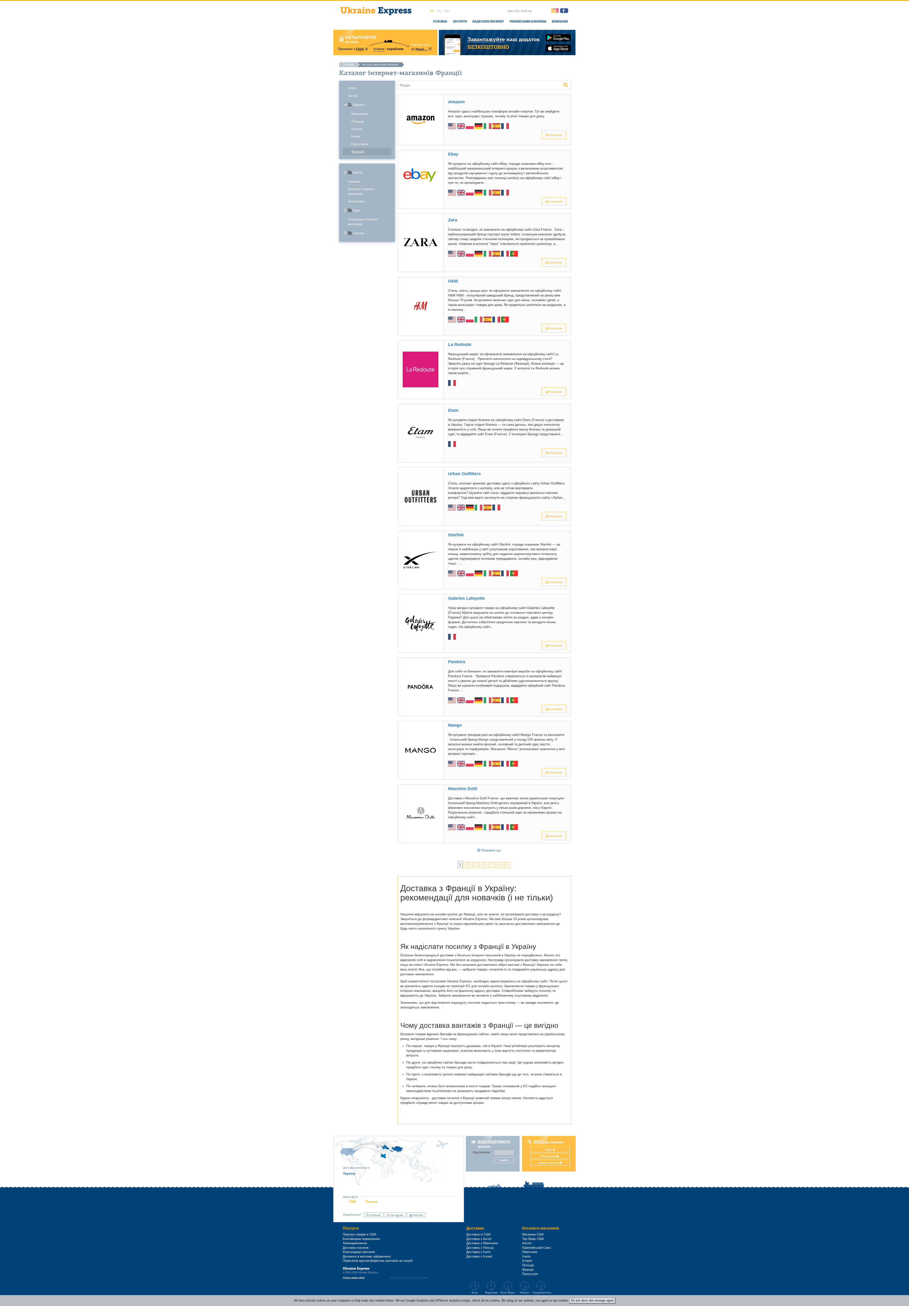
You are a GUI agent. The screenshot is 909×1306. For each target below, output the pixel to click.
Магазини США (533, 1234)
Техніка (358, 233)
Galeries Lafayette (466, 598)
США (352, 88)
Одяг (356, 210)
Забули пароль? (548, 1163)
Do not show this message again (592, 1300)
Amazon (456, 101)
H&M (453, 281)
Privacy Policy (420, 1277)
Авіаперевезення (355, 1243)
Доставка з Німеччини (482, 1243)
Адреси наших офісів (354, 1277)
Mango (455, 725)
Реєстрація (548, 1156)
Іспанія (356, 129)
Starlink (456, 534)
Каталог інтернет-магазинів (361, 191)
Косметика (356, 201)
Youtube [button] (417, 1215)
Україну (349, 1173)
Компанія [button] (560, 21)
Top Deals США (533, 1239)
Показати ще (490, 850)
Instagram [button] (396, 1215)
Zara (452, 220)
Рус (439, 10)
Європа (358, 105)
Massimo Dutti (462, 788)
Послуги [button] (460, 21)
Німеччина (359, 114)
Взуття (358, 172)
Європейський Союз (536, 1247)
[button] (564, 10)
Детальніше (553, 134)
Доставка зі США (478, 1234)
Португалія (359, 144)
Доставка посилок (356, 1247)
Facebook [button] (374, 1215)
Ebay (453, 154)
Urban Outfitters (464, 473)
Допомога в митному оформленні (367, 1256)
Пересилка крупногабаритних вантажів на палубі (378, 1260)
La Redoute (459, 344)
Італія (355, 136)
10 (508, 865)
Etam (453, 410)
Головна (440, 21)
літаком (378, 49)
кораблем (395, 49)
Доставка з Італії (478, 1252)
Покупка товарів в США (359, 1234)
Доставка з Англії (478, 1239)
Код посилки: (481, 1152)
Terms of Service (400, 1277)
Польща (357, 121)
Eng (446, 10)
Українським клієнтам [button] (527, 21)
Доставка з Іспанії (479, 1256)
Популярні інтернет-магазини (363, 221)
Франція (357, 151)
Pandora (456, 661)
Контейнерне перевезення (361, 1239)
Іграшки (354, 181)
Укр (432, 10)
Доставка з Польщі (480, 1247)
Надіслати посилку (488, 21)
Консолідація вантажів (359, 1252)
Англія (353, 96)
